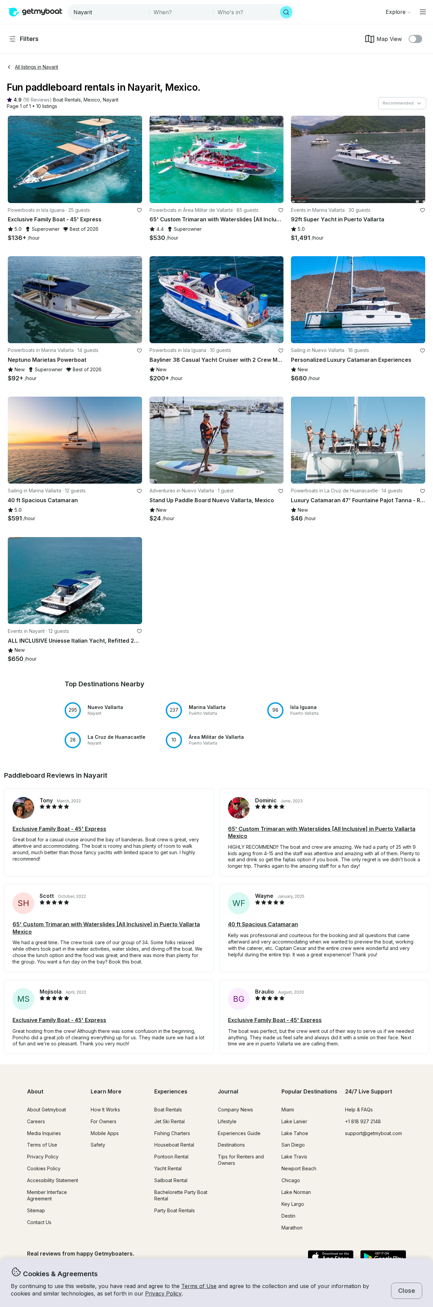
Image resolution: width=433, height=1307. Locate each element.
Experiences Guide (239, 1133)
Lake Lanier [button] (294, 1121)
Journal (228, 1091)
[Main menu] (423, 11)
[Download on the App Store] (331, 1257)
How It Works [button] (105, 1109)
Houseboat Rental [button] (174, 1145)
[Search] (286, 12)
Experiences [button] (170, 1091)
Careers (36, 1121)
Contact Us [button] (39, 1222)
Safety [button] (98, 1145)
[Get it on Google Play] (383, 1257)
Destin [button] (288, 1216)
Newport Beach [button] (298, 1168)
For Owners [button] (103, 1121)
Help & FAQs (359, 1109)
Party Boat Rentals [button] (174, 1210)
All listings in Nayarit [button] (36, 67)
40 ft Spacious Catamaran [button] (263, 924)
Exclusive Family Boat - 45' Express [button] (59, 828)
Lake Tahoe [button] (294, 1133)
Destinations (231, 1145)
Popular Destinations (309, 1091)
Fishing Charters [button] (172, 1133)
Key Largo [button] (292, 1204)
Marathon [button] (291, 1228)
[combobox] (109, 12)
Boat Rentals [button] (168, 1109)
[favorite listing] (139, 210)
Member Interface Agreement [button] (47, 1195)
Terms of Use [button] (198, 1286)
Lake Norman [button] (296, 1192)
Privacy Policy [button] (163, 1293)
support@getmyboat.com (373, 1133)
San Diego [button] (293, 1145)
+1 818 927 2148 (363, 1121)
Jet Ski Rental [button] (169, 1121)
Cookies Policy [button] (44, 1168)
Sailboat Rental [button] (170, 1180)
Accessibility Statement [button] (52, 1180)
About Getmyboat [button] (46, 1109)
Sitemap (36, 1210)
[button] (67, 100)
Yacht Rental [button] (168, 1168)
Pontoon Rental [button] (171, 1156)
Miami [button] (287, 1109)
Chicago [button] (290, 1180)
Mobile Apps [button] (105, 1133)
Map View (389, 39)
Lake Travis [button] (294, 1156)
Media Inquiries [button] (44, 1133)
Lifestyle (227, 1121)
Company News (235, 1109)
